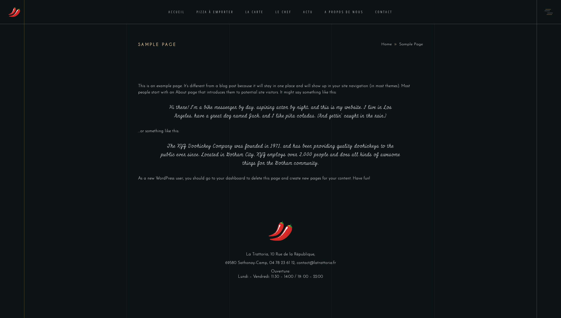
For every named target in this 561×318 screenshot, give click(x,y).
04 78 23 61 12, (283, 263)
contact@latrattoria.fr (316, 263)
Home (386, 44)
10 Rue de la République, (292, 254)
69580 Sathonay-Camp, (247, 263)
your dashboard (231, 178)
